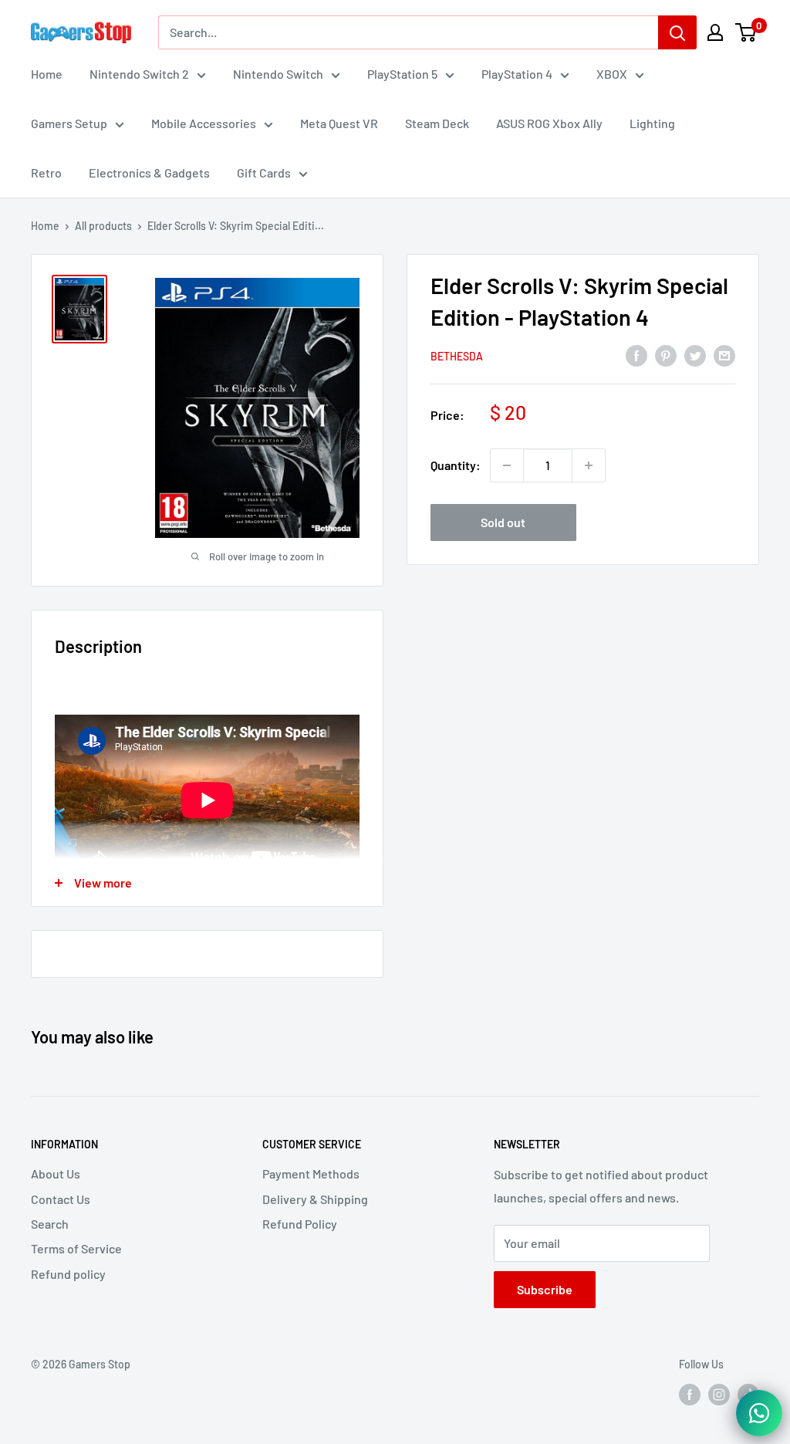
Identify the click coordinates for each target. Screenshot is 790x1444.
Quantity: (455, 465)
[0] (746, 32)
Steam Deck (437, 123)
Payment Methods (311, 1173)
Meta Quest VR (339, 123)
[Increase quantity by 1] (588, 465)
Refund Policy (299, 1223)
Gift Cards (264, 172)
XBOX (611, 73)
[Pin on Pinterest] (666, 355)
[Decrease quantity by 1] (507, 465)
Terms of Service (76, 1248)
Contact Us (60, 1199)
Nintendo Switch (278, 73)
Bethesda (456, 356)
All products (103, 225)
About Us (55, 1173)
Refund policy (68, 1273)
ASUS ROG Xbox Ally (549, 123)
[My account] (715, 32)
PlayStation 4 (516, 73)
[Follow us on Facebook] (690, 1394)
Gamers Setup (69, 123)
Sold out (503, 522)
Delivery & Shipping (315, 1199)
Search (50, 1223)
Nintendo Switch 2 (139, 73)
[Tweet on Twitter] (695, 355)
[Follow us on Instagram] (719, 1394)
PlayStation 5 (402, 73)
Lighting (652, 123)
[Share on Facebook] (636, 355)
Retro (46, 172)
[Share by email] (724, 355)
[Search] (677, 32)
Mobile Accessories (203, 123)
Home (46, 73)
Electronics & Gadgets (149, 172)
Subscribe (544, 1289)
